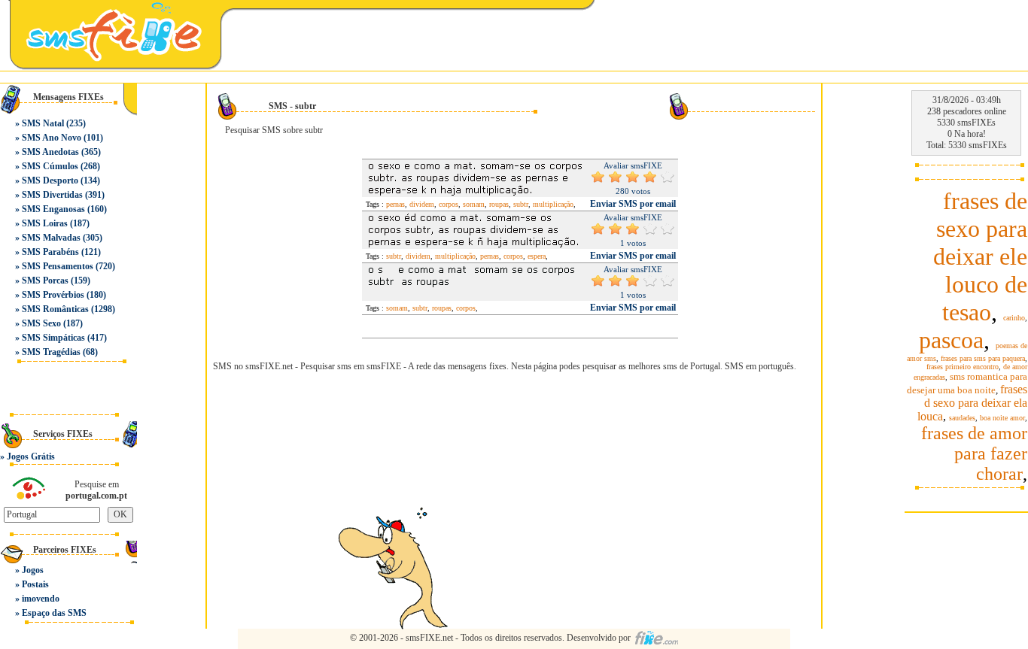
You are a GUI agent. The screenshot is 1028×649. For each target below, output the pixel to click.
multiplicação (553, 204)
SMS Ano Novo (51, 137)
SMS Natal (43, 123)
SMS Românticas (55, 309)
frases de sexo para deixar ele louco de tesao (980, 256)
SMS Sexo (41, 323)
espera (537, 256)
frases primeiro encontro (962, 366)
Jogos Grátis (31, 456)
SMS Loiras (45, 223)
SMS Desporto (50, 180)
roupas (499, 204)
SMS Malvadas (51, 237)
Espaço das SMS (54, 613)
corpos (448, 204)
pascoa (951, 339)
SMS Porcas (45, 280)
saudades (962, 418)
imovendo (40, 598)
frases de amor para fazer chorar (974, 453)
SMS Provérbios (53, 295)
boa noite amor (1002, 418)
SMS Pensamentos (57, 266)
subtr (520, 204)
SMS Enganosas (53, 209)
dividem (421, 204)
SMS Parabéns (50, 252)
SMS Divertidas (52, 195)
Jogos (33, 570)
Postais (35, 584)
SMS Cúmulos (50, 166)
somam (474, 204)
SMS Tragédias (51, 352)
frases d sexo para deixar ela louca (972, 403)
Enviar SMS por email (633, 204)
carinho (1014, 318)
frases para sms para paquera (983, 358)
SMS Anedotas (50, 152)
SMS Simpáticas (53, 337)
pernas (395, 204)
